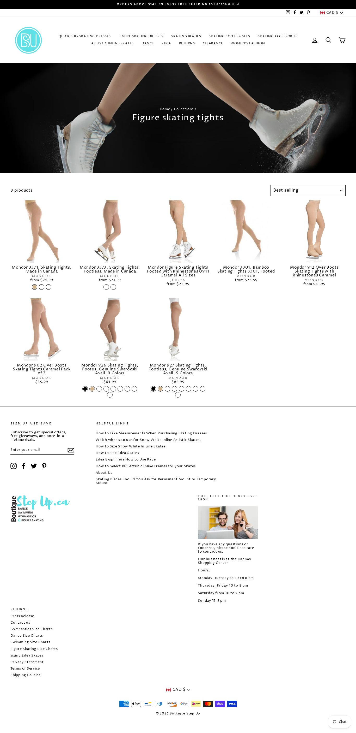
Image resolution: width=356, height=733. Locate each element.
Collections (184, 109)
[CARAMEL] (106, 287)
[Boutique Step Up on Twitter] (34, 466)
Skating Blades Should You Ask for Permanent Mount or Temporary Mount (156, 481)
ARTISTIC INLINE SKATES (112, 43)
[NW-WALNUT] (127, 388)
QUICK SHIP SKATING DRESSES (84, 36)
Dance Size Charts (26, 636)
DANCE (148, 43)
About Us (104, 473)
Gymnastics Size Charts (31, 629)
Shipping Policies (25, 675)
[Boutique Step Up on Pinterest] (44, 466)
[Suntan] (48, 287)
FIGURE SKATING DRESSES (141, 36)
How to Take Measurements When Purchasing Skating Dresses (151, 433)
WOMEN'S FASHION (248, 43)
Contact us (20, 622)
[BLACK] (85, 388)
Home (165, 109)
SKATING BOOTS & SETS (229, 36)
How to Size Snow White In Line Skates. (131, 446)
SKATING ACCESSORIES (277, 36)
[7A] (113, 388)
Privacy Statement (27, 662)
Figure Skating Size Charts (34, 649)
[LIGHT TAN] (92, 388)
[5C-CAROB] (134, 388)
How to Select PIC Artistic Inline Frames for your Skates (146, 466)
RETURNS (187, 43)
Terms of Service (25, 668)
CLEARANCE (213, 43)
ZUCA (166, 43)
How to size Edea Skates (117, 453)
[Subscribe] (70, 450)
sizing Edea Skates (26, 655)
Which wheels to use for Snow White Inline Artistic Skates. (148, 440)
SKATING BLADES (186, 36)
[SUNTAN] (113, 287)
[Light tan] (34, 287)
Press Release (22, 616)
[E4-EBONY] (120, 388)
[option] (178, 4)
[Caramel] (41, 287)
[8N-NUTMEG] (109, 394)
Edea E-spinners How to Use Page (126, 459)
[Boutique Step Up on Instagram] (13, 466)
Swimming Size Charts (30, 642)
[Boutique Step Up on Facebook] (24, 466)
